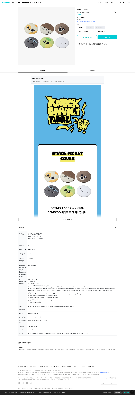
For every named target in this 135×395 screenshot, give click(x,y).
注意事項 (92, 70)
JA (35, 2)
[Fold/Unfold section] (67, 227)
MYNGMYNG (100, 27)
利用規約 (20, 366)
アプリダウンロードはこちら (110, 383)
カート (106, 2)
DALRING (89, 27)
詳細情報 (43, 70)
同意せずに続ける (107, 392)
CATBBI (81, 27)
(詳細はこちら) (61, 392)
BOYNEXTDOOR (82, 9)
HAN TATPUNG (83, 31)
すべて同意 (126, 392)
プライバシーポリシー (54, 366)
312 (92, 31)
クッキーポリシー (81, 366)
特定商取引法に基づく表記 (69, 366)
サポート (129, 2)
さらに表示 (66, 220)
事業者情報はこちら (103, 372)
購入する (107, 37)
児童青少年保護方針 (42, 366)
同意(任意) (117, 392)
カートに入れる (87, 37)
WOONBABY (101, 31)
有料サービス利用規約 (30, 366)
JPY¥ (41, 2)
